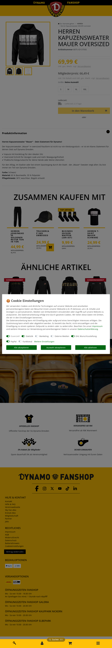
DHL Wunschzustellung (86, 336)
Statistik (29, 336)
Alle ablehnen (90, 347)
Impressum (97, 326)
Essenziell (15, 336)
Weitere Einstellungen (44, 341)
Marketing (44, 336)
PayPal (14, 341)
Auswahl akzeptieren (56, 347)
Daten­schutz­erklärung (88, 329)
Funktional (27, 341)
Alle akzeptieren (21, 347)
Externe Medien (62, 336)
